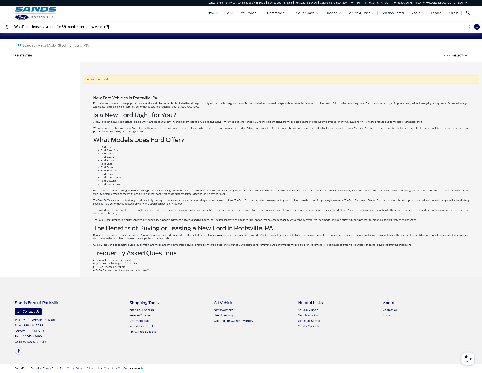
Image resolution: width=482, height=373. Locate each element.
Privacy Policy (50, 368)
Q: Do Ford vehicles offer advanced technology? (122, 270)
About (388, 302)
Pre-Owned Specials (142, 331)
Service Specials (308, 326)
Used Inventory (223, 315)
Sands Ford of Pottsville (28, 368)
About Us (389, 315)
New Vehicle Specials (142, 326)
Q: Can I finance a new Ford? (111, 266)
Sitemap (80, 368)
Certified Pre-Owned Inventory (233, 320)
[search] (468, 13)
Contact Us (30, 311)
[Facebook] (18, 351)
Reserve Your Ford (141, 315)
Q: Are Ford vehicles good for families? (117, 263)
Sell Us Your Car (308, 315)
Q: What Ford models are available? (116, 260)
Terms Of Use (67, 368)
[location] (352, 2)
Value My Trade (308, 309)
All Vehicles (225, 302)
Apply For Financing (141, 309)
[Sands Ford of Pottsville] (47, 13)
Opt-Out (122, 368)
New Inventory (223, 309)
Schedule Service (309, 320)
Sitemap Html (95, 368)
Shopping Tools (144, 302)
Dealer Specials (139, 320)
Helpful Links (310, 302)
